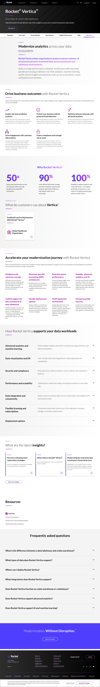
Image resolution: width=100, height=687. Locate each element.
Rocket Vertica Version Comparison (15, 524)
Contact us (56, 663)
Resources (37, 658)
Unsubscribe (92, 676)
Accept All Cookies (84, 683)
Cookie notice (36, 676)
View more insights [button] (13, 482)
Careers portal (57, 661)
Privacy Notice (17, 676)
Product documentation (41, 666)
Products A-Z (38, 661)
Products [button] (33, 3)
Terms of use (45, 676)
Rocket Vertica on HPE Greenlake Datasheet (17, 520)
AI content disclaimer (58, 666)
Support (87, 3)
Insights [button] (44, 3)
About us (37, 656)
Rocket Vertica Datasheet (12, 517)
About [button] (54, 3)
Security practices (55, 676)
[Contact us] (81, 2)
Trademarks (65, 676)
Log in (90, 657)
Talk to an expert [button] (50, 639)
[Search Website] (78, 2)
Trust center (8, 676)
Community (56, 658)
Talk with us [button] (11, 28)
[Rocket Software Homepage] (8, 2)
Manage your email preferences (78, 676)
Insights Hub (38, 663)
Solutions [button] (21, 3)
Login (94, 3)
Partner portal (57, 656)
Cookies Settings (70, 683)
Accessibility (27, 676)
